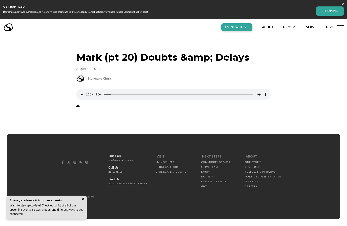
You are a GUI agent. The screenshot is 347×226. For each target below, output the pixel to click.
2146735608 (115, 172)
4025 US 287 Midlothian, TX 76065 (127, 183)
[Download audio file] (78, 105)
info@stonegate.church (120, 160)
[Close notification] (83, 199)
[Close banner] (343, 4)
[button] (340, 27)
